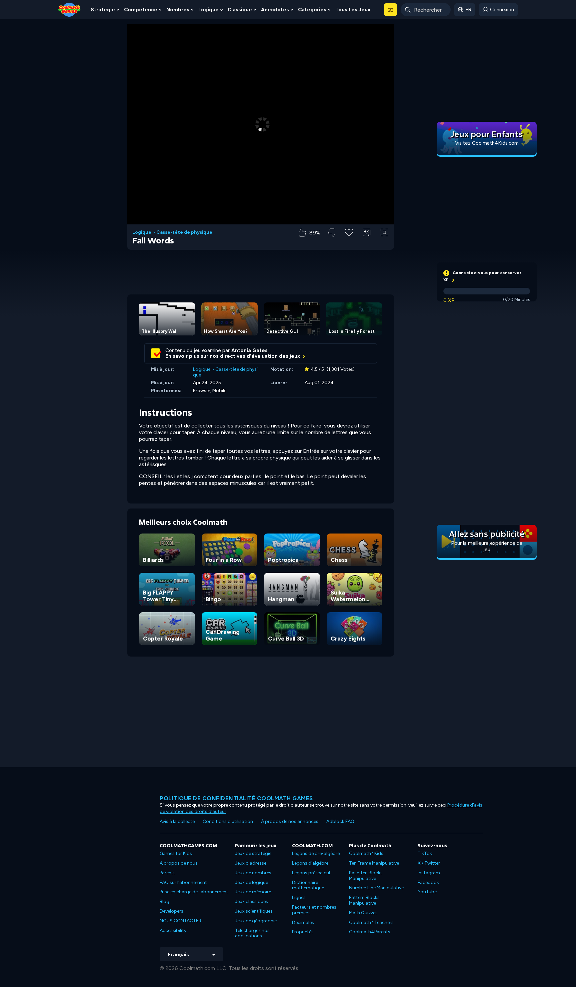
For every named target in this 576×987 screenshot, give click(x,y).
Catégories (312, 10)
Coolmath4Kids (366, 853)
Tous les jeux (352, 10)
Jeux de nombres (253, 873)
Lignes (299, 897)
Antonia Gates (249, 350)
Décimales (303, 922)
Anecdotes (275, 10)
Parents (168, 873)
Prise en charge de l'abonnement (194, 892)
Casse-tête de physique (184, 232)
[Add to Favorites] (349, 231)
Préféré (349, 242)
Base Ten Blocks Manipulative (366, 875)
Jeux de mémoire (253, 892)
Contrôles (366, 243)
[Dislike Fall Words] (331, 232)
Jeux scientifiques (254, 911)
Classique (240, 10)
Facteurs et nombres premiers (314, 910)
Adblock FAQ (340, 821)
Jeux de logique (251, 882)
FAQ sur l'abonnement (183, 882)
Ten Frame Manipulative (374, 863)
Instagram (429, 873)
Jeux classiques (251, 901)
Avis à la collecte (177, 821)
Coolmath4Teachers (371, 922)
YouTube (427, 892)
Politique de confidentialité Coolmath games (236, 798)
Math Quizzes (363, 913)
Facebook (428, 882)
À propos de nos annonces (289, 821)
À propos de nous (179, 863)
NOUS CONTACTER (180, 921)
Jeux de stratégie (253, 853)
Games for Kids (176, 853)
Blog (164, 901)
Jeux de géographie (256, 921)
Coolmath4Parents (369, 932)
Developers (171, 911)
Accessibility (173, 930)
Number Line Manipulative (376, 888)
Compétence (140, 10)
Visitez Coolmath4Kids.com (487, 143)
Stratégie (103, 10)
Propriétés (303, 932)
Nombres (177, 10)
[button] (390, 9)
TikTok (425, 853)
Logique (208, 10)
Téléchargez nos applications (252, 933)
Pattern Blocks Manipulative (364, 900)
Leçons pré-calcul (311, 873)
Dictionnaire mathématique (308, 885)
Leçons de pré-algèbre (316, 853)
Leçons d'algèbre (310, 863)
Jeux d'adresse (250, 863)
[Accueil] (69, 9)
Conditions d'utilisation (228, 821)
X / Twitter (429, 863)
